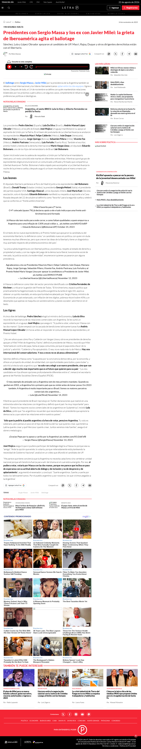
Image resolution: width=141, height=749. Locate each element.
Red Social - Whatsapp (89, 714)
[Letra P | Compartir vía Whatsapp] (109, 54)
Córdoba (81, 721)
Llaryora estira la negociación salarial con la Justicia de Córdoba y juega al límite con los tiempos (114, 192)
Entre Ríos (71, 721)
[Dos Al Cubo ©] (11, 742)
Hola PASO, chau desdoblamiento (110, 200)
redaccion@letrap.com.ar (127, 744)
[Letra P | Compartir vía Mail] (136, 54)
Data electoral (68, 14)
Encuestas (93, 14)
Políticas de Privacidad (128, 746)
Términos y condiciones (110, 746)
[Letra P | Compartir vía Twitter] (115, 54)
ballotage (10, 82)
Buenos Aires (45, 721)
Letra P (8, 22)
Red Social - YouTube (82, 714)
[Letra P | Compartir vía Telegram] (129, 54)
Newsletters (116, 14)
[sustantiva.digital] (38, 742)
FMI (38, 2)
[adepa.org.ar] (27, 742)
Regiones (22, 14)
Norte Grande (93, 721)
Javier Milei (21, 2)
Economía (34, 721)
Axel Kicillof (60, 2)
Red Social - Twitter (63, 714)
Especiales (42, 14)
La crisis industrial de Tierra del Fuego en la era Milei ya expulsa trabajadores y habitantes (116, 206)
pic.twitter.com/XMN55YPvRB (47, 274)
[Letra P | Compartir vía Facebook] (122, 54)
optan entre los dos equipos (70, 86)
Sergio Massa (26, 82)
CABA (54, 721)
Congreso (116, 721)
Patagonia (105, 721)
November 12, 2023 (67, 278)
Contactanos (54, 714)
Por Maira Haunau (15, 54)
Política (17, 22)
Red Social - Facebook (69, 714)
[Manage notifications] (136, 736)
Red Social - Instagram (76, 714)
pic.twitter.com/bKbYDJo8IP (73, 223)
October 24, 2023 (66, 226)
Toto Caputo (47, 2)
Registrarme (132, 8)
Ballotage (45, 492)
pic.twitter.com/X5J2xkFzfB (73, 436)
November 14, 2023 (57, 395)
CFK (31, 2)
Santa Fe (62, 721)
